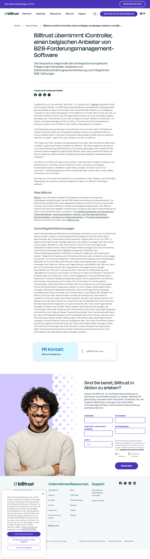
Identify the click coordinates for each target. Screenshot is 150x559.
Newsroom (52, 510)
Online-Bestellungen (43, 214)
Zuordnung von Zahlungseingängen (67, 217)
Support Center (98, 501)
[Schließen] (42, 493)
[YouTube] (134, 484)
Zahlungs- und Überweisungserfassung (90, 214)
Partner (51, 505)
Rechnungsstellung (42, 217)
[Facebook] (120, 484)
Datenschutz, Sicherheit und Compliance (92, 541)
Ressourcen (55, 14)
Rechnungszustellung (62, 214)
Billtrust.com (73, 220)
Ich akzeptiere (121, 455)
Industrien (40, 14)
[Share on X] (40, 94)
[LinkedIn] (129, 484)
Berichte (73, 505)
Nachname (120, 416)
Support (82, 14)
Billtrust (95, 105)
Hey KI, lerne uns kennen (54, 516)
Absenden (126, 465)
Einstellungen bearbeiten (135, 455)
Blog (72, 490)
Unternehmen (122, 427)
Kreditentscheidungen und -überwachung (95, 212)
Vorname (89, 416)
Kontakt (51, 500)
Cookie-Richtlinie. (29, 529)
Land (87, 440)
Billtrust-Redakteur (51, 354)
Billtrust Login (53, 525)
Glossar (73, 515)
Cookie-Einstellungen (24, 548)
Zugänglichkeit (129, 541)
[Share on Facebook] (35, 94)
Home (17, 26)
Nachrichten (31, 26)
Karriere (51, 495)
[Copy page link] (49, 94)
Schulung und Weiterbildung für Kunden (97, 493)
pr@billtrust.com (94, 351)
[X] (125, 484)
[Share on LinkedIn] (44, 94)
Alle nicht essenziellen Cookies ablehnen (24, 541)
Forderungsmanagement (98, 217)
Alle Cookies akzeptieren (24, 534)
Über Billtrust (53, 490)
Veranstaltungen (76, 500)
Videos (73, 510)
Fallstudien (74, 495)
